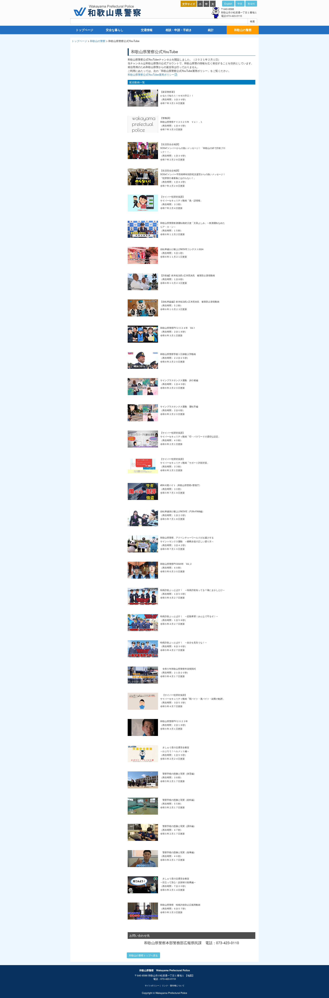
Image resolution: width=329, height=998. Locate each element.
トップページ (84, 30)
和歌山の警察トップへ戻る (143, 955)
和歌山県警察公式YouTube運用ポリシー (151, 74)
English (228, 3)
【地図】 (189, 975)
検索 (252, 21)
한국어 (251, 3)
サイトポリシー (152, 985)
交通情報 (147, 30)
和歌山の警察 (243, 30)
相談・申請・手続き (179, 30)
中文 (239, 3)
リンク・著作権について (173, 985)
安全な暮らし (114, 30)
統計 (211, 30)
